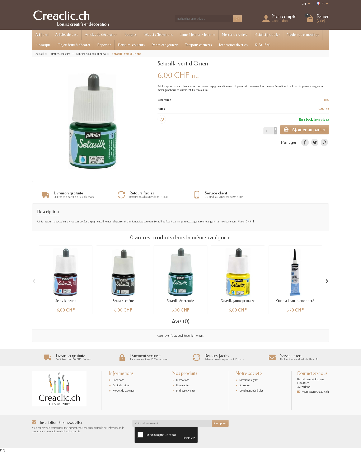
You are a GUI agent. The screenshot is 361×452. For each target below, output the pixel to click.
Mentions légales (248, 380)
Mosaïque (43, 45)
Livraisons (118, 380)
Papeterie (104, 45)
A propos (244, 385)
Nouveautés (182, 385)
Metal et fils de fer (267, 35)
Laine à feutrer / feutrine (197, 35)
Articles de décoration (101, 35)
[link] (305, 142)
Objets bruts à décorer (73, 45)
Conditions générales (251, 390)
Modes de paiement (124, 390)
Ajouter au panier (308, 130)
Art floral (42, 35)
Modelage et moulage (303, 35)
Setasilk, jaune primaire (237, 301)
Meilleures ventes (185, 390)
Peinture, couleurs (131, 45)
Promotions (182, 380)
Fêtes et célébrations (158, 35)
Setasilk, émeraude (180, 301)
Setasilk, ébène (123, 301)
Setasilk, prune (65, 301)
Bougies (130, 35)
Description (48, 212)
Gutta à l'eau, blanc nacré (295, 301)
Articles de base (66, 35)
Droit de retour (121, 385)
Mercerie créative (234, 35)
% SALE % (262, 45)
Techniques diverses (233, 45)
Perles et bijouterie (164, 45)
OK (237, 18)
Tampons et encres (198, 45)
